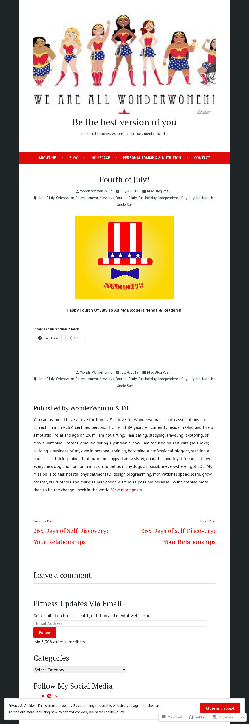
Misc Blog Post (158, 191)
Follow (45, 632)
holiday (151, 197)
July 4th (195, 197)
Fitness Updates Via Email (77, 603)
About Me (47, 157)
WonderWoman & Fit (96, 191)
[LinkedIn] (55, 696)
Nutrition (209, 197)
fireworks (107, 197)
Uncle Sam (125, 204)
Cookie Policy (114, 712)
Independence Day (172, 197)
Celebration (65, 197)
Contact (202, 157)
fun (141, 197)
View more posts (126, 489)
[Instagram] (49, 696)
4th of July (46, 197)
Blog (73, 157)
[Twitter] (43, 696)
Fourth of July (126, 197)
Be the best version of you (124, 122)
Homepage (100, 157)
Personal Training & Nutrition (152, 157)
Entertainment (87, 197)
